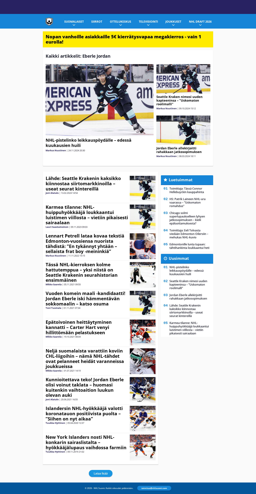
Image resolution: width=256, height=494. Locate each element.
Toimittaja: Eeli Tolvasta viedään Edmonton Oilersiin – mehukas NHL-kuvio (188, 233)
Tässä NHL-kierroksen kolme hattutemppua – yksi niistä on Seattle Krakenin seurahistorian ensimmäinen (82, 272)
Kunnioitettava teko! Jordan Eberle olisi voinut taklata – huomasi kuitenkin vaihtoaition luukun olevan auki (85, 387)
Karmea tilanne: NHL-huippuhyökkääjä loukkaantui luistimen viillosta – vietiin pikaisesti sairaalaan (87, 215)
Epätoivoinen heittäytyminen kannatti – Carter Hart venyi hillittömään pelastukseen (79, 327)
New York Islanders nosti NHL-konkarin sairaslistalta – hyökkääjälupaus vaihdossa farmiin (86, 442)
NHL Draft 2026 (200, 22)
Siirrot (96, 22)
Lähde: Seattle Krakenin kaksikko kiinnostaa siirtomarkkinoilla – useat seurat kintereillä (83, 183)
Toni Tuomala (53, 307)
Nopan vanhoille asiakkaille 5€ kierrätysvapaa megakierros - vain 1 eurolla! (123, 39)
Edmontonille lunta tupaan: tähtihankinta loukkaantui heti (189, 246)
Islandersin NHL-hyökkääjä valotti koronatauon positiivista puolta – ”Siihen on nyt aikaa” (84, 413)
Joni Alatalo (52, 192)
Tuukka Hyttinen (55, 422)
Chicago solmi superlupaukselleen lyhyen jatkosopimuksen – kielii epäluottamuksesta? (187, 218)
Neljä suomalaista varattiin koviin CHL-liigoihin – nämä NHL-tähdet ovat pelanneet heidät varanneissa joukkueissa (85, 359)
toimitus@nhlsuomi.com (154, 488)
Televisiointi (148, 22)
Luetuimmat (181, 179)
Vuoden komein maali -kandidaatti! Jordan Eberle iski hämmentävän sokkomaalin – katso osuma (85, 298)
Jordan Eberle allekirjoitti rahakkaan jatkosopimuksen (179, 150)
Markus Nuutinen (56, 150)
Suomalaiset (74, 22)
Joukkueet (173, 22)
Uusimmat (179, 258)
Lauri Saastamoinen (57, 226)
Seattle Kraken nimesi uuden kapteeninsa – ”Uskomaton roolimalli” (179, 100)
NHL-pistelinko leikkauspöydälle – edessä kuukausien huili (88, 142)
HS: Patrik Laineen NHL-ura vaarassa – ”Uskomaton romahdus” (187, 202)
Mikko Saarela (54, 284)
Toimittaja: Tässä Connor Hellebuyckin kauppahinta (186, 190)
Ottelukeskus (120, 22)
